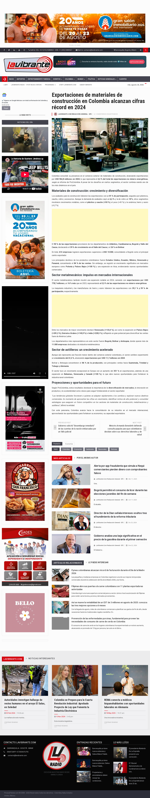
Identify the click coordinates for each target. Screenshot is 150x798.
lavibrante (90, 449)
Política (91, 79)
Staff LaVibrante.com (67, 85)
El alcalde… (98, 504)
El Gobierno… (98, 550)
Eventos (57, 79)
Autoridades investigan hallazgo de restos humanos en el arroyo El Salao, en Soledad (24, 703)
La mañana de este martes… (14, 718)
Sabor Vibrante (86, 85)
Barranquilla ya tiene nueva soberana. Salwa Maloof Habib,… (101, 763)
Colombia (69, 79)
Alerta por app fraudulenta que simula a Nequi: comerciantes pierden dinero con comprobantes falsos (120, 469)
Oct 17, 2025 (132, 500)
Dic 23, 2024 (132, 522)
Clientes (123, 79)
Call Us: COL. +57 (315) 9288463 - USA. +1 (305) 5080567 (51, 50)
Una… (96, 484)
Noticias (114, 449)
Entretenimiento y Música (39, 79)
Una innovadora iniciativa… (114, 718)
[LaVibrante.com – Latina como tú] (28, 64)
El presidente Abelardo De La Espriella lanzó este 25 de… (137, 781)
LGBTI (6, 85)
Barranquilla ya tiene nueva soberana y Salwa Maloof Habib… (100, 751)
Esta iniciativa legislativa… (63, 721)
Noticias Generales (106, 79)
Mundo (81, 79)
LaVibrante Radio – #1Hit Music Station (26, 85)
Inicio (11, 79)
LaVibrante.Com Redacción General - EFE (75, 114)
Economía (78, 449)
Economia (69, 444)
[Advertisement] (100, 225)
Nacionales (102, 449)
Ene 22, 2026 (132, 545)
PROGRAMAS (49, 85)
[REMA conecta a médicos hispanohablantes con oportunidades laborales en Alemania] (125, 680)
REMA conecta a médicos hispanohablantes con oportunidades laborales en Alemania (124, 703)
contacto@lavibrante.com (17, 755)
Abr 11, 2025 (132, 479)
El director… (98, 527)
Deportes (21, 79)
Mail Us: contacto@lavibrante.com (90, 50)
